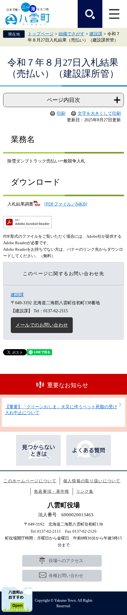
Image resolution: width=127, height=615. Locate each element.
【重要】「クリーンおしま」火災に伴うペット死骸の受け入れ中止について (61, 410)
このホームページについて (29, 481)
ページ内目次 (63, 100)
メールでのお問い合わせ (41, 325)
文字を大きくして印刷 (99, 113)
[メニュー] (114, 14)
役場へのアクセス (66, 560)
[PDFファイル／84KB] (65, 204)
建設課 (95, 34)
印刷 (61, 113)
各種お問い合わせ (66, 575)
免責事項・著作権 (51, 491)
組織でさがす (71, 34)
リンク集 (85, 491)
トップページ (41, 34)
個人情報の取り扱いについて (92, 481)
